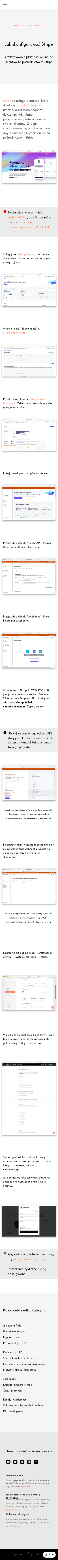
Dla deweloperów (13, 1411)
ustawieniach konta (14, 332)
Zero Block (9, 1378)
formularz (25, 1486)
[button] (49, 1555)
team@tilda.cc (12, 1509)
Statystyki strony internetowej (20, 1369)
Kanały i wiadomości (15, 1399)
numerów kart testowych (31, 1259)
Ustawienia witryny (14, 1331)
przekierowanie (18, 227)
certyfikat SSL (17, 217)
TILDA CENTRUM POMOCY (29, 26)
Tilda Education (22, 1451)
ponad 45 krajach (28, 105)
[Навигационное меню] (5, 4)
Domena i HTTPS (13, 1352)
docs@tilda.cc (12, 1526)
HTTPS (34, 227)
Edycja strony (11, 1337)
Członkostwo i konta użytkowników (23, 1405)
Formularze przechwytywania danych (24, 1363)
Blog (50, 1451)
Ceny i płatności (12, 1390)
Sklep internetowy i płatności (20, 1358)
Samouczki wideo (39, 1451)
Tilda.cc (9, 1451)
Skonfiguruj (27, 222)
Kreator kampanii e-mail (17, 1384)
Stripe (7, 101)
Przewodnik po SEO (14, 1343)
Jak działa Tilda (12, 1325)
